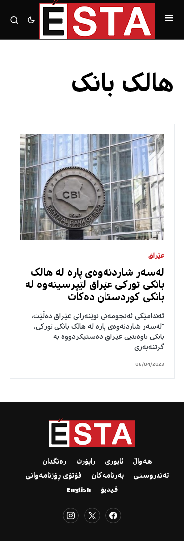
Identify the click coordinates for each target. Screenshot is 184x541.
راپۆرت (85, 462)
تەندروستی (151, 476)
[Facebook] (113, 515)
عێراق (156, 256)
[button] (169, 20)
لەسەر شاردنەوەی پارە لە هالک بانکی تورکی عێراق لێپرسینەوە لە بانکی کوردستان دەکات (94, 285)
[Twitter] (92, 515)
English (79, 490)
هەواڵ (142, 462)
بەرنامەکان (107, 476)
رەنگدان (54, 462)
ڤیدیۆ (109, 490)
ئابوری (114, 462)
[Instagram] (71, 515)
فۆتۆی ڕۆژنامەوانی (53, 476)
